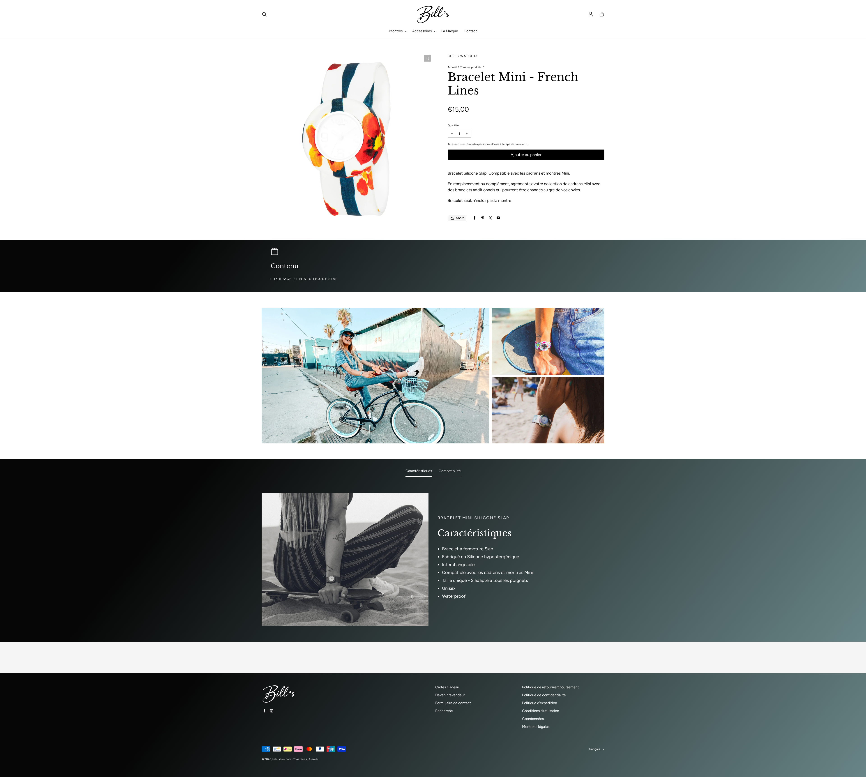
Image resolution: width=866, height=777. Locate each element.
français (594, 749)
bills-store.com (281, 759)
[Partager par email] (498, 218)
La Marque (449, 31)
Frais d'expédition (478, 144)
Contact (470, 31)
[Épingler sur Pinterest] (482, 218)
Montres (396, 31)
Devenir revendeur (450, 695)
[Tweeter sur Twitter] (490, 218)
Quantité (453, 125)
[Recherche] (264, 14)
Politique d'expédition (539, 703)
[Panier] (601, 14)
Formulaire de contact (453, 703)
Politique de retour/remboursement (550, 687)
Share (460, 218)
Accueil (452, 67)
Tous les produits (470, 67)
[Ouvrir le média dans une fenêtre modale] (427, 58)
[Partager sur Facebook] (474, 218)
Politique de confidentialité (544, 695)
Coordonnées (533, 719)
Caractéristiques (418, 471)
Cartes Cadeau (447, 687)
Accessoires (422, 31)
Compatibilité (450, 471)
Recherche (444, 711)
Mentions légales (535, 726)
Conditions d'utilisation (540, 711)
